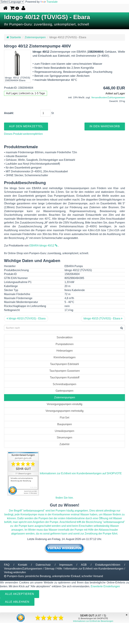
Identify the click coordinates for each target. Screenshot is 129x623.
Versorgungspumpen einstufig (64, 404)
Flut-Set (64, 417)
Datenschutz (43, 564)
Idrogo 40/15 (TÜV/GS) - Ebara (102, 318)
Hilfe (59, 568)
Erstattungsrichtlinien (107, 564)
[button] (14, 8)
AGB (84, 564)
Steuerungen (64, 437)
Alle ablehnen (17, 601)
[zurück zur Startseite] (5, 8)
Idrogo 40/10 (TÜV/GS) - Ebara (27, 318)
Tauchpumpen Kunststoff (64, 377)
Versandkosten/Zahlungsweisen (108, 97)
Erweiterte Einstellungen (105, 586)
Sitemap (49, 568)
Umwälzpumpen (64, 431)
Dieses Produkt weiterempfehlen (23, 133)
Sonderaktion (65, 337)
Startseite (15, 37)
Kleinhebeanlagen (65, 357)
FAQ (6, 564)
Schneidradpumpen (64, 384)
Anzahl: (9, 113)
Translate (52, 1)
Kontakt (22, 564)
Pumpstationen (65, 344)
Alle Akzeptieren (19, 593)
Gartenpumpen (64, 390)
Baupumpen (64, 424)
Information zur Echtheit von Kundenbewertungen (93, 568)
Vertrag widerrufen (15, 572)
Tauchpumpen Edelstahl (64, 364)
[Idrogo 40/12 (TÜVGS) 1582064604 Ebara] (17, 63)
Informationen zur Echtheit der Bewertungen (93, 621)
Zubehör (64, 444)
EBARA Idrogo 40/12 (42, 245)
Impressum (65, 564)
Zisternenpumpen (35, 37)
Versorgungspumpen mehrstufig (64, 410)
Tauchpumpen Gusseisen (64, 370)
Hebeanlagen (64, 350)
